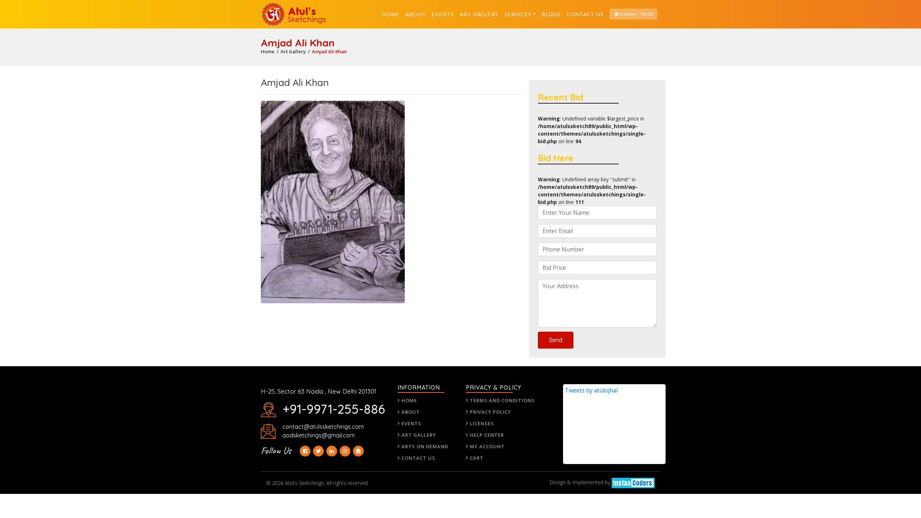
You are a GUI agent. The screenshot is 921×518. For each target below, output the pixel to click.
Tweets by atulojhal (591, 390)
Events (443, 14)
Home (391, 14)
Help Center (487, 435)
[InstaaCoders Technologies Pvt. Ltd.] (633, 479)
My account (487, 446)
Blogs (551, 14)
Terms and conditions (502, 400)
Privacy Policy (490, 412)
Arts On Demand (424, 446)
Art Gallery (479, 14)
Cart (477, 458)
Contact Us (585, 14)
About (415, 14)
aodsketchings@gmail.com (318, 435)
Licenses (482, 423)
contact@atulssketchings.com (323, 426)
